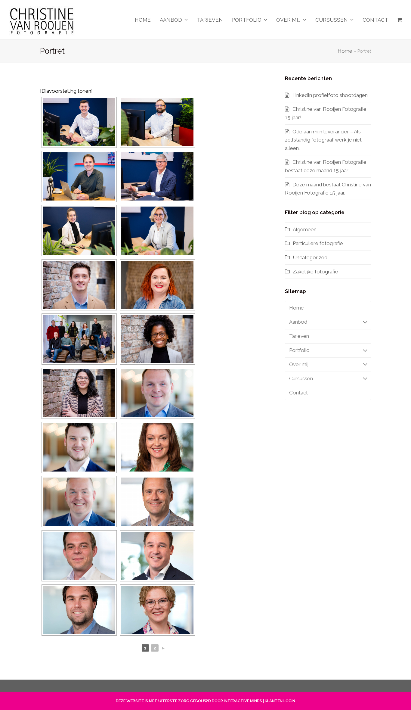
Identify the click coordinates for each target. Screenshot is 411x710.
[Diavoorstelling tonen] (66, 91)
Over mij (298, 364)
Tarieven (299, 336)
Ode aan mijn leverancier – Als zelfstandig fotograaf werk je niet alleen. (323, 140)
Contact (298, 393)
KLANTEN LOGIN (280, 701)
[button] (399, 19)
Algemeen (305, 229)
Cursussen (301, 378)
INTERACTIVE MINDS (243, 701)
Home (345, 51)
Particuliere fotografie (318, 243)
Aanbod (298, 322)
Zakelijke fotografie (315, 272)
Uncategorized (310, 257)
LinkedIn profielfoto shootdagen (330, 95)
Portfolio (299, 350)
